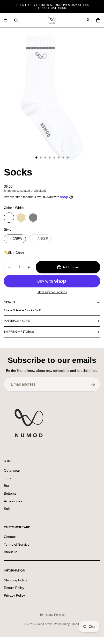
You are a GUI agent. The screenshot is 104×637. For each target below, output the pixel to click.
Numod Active (43, 624)
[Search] (16, 20)
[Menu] (5, 20)
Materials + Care (17, 321)
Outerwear (12, 470)
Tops (7, 478)
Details (9, 302)
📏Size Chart (14, 253)
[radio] (9, 217)
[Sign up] (93, 384)
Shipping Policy (15, 580)
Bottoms (10, 493)
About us (10, 552)
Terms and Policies (52, 614)
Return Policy (14, 588)
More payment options (52, 292)
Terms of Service (17, 544)
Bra (6, 486)
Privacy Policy (14, 595)
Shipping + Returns (19, 332)
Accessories (13, 501)
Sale (7, 509)
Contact (10, 537)
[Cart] (98, 20)
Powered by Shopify (67, 624)
